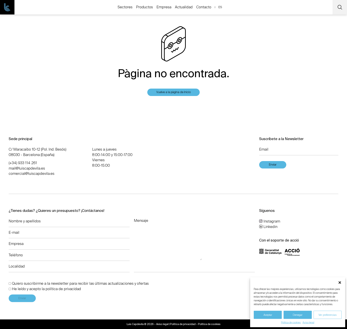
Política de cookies (209, 324)
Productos (144, 7)
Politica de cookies (291, 322)
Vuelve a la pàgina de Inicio (173, 92)
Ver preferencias (327, 315)
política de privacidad (63, 289)
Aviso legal (308, 322)
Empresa (164, 7)
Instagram (272, 221)
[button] (340, 282)
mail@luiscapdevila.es (27, 168)
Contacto (203, 7)
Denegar (298, 315)
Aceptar (268, 315)
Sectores (125, 7)
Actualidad (184, 7)
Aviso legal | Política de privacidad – (177, 324)
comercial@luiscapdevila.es (31, 173)
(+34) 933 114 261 (23, 163)
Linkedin (270, 226)
